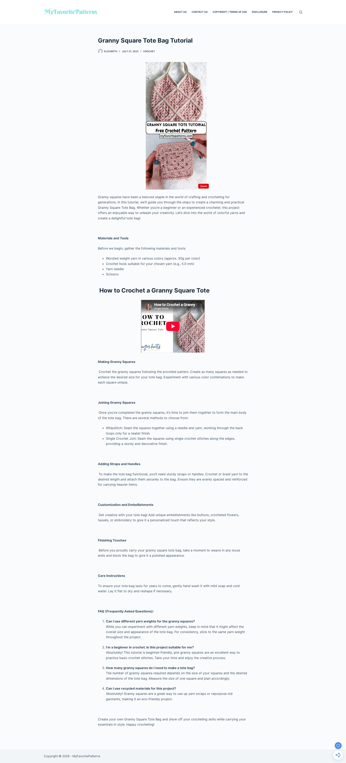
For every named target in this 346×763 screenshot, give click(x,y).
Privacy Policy (282, 11)
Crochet (149, 51)
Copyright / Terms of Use (230, 11)
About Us (180, 11)
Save (203, 186)
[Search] (300, 12)
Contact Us (200, 11)
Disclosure (259, 11)
